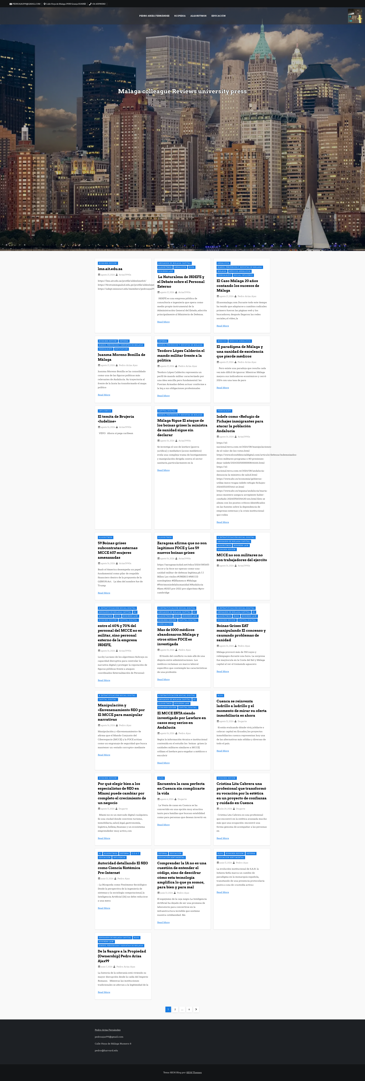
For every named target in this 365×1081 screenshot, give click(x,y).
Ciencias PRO (165, 624)
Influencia (105, 411)
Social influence (243, 275)
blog (191, 267)
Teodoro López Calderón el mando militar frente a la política (181, 355)
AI (135, 612)
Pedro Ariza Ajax (247, 296)
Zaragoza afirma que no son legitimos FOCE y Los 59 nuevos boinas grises (182, 548)
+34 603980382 (99, 4)
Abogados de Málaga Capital (174, 263)
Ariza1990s (125, 274)
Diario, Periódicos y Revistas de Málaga (240, 267)
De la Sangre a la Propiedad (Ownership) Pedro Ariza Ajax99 (122, 956)
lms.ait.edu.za (110, 269)
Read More (163, 321)
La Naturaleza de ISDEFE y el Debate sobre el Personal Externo (181, 281)
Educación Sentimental (171, 857)
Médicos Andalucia (240, 271)
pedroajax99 (224, 275)
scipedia (180, 16)
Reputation (121, 349)
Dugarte (242, 721)
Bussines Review (108, 263)
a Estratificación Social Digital (236, 537)
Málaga (222, 271)
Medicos (222, 341)
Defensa (124, 341)
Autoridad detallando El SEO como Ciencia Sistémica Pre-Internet (123, 868)
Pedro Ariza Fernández (154, 16)
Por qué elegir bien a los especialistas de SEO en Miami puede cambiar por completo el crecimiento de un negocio (122, 793)
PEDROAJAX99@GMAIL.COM (26, 4)
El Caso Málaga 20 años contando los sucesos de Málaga (238, 285)
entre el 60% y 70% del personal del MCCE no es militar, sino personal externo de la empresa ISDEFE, (120, 635)
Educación (218, 16)
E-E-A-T (135, 853)
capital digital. (167, 411)
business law (165, 271)
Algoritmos (198, 16)
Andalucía (180, 267)
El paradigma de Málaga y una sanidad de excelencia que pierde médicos (240, 351)
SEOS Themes (194, 1072)
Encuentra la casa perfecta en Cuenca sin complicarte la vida (181, 788)
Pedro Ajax (185, 650)
